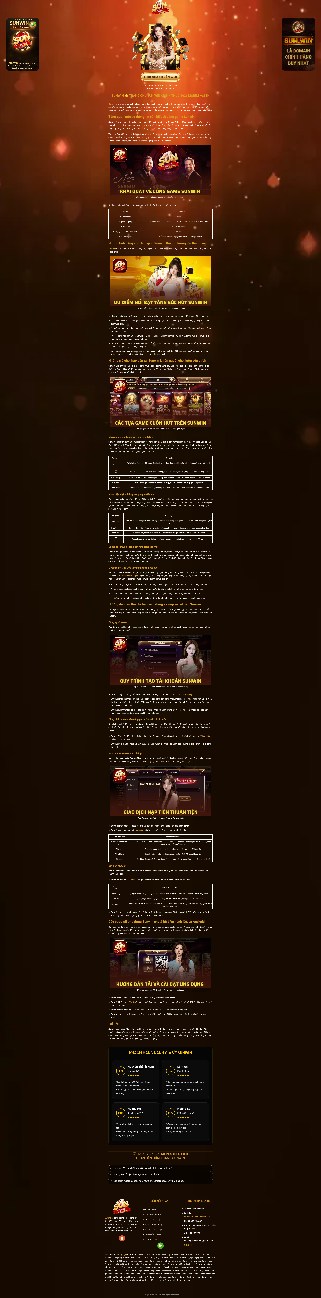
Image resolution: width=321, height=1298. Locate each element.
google (124, 1254)
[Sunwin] (160, 7)
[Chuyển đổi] (110, 1168)
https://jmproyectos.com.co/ (197, 1216)
